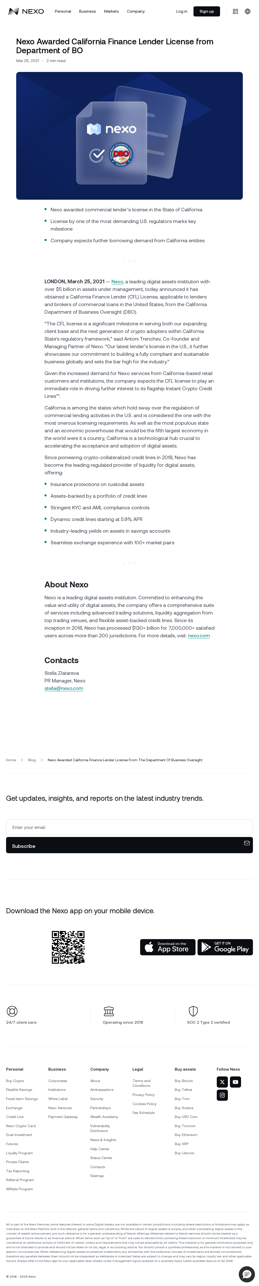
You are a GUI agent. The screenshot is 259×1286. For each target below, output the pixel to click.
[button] (247, 1274)
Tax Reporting (17, 1171)
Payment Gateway (63, 1117)
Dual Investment (19, 1135)
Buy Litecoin (185, 1153)
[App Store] (168, 947)
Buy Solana (184, 1108)
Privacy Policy (144, 1095)
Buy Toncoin (185, 1126)
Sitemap (97, 1176)
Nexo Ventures (60, 1108)
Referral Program (20, 1180)
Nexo (117, 281)
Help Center (100, 1149)
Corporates (57, 1081)
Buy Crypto (15, 1081)
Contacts (97, 1167)
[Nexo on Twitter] (222, 1082)
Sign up (207, 11)
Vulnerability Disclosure (100, 1128)
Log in (181, 11)
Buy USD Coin (186, 1117)
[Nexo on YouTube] (235, 1082)
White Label (58, 1099)
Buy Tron (182, 1099)
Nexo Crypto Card (21, 1126)
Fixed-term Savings (22, 1099)
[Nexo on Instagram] (222, 1095)
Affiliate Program (19, 1189)
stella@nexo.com (64, 688)
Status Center (101, 1158)
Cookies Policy (145, 1104)
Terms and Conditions (141, 1083)
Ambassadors (101, 1090)
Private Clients (17, 1162)
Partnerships (100, 1108)
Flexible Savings (19, 1090)
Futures (12, 1144)
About (95, 1081)
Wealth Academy (104, 1117)
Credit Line (15, 1117)
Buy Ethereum (186, 1135)
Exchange (14, 1108)
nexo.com (199, 635)
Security (96, 1099)
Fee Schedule (144, 1113)
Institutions (57, 1090)
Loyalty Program (19, 1153)
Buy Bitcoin (184, 1081)
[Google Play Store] (225, 947)
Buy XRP (181, 1144)
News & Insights (103, 1140)
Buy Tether (183, 1090)
